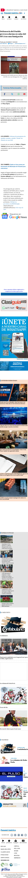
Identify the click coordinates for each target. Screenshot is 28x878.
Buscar (3, 846)
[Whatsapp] (11, 835)
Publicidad (4, 855)
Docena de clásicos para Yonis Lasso (10, 729)
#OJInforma (13, 202)
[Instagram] (25, 835)
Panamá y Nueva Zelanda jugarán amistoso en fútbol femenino (8, 605)
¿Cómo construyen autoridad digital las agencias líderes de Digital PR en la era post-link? (14, 474)
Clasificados (5, 852)
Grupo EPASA (5, 857)
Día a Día (17, 848)
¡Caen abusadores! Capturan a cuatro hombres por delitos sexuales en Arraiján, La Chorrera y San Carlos (7, 576)
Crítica (16, 846)
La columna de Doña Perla (7, 683)
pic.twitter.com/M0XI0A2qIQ (11, 204)
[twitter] (18, 835)
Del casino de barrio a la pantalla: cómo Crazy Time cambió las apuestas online (13, 450)
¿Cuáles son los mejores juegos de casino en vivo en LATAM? (13, 498)
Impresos (17, 858)
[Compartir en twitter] (12, 94)
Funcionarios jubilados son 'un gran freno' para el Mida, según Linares (14, 657)
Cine (15, 853)
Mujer (16, 851)
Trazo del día (4, 707)
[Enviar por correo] (24, 94)
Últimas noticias (7, 533)
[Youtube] (22, 835)
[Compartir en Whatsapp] (19, 94)
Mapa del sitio (6, 849)
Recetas (16, 855)
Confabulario (4, 635)
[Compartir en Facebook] (5, 94)
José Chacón (3, 43)
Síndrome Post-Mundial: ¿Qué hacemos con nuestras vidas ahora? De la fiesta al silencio (12, 402)
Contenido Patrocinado (9, 380)
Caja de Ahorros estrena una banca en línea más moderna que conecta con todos (14, 426)
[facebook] (15, 835)
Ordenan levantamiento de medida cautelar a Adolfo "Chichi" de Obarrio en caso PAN (13, 138)
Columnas (4, 740)
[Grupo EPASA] (5, 869)
